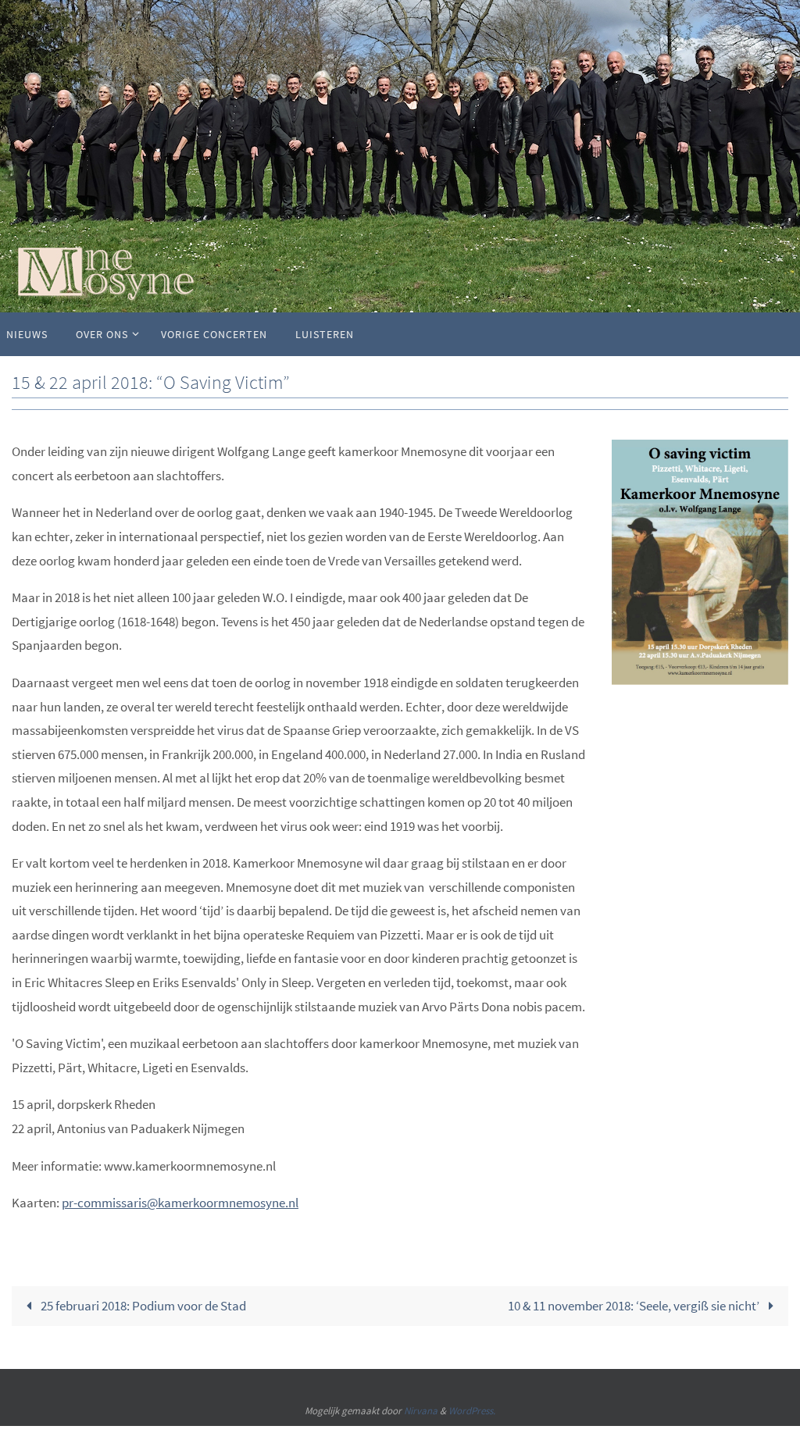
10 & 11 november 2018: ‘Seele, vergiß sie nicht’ (635, 1305)
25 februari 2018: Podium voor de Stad (142, 1305)
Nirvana (421, 1410)
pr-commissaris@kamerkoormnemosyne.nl (180, 1202)
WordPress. (471, 1410)
